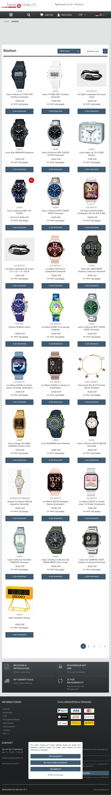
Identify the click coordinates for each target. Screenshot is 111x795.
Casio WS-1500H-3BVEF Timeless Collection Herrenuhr (91, 270)
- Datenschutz (8, 723)
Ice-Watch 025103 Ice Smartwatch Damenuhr (55, 270)
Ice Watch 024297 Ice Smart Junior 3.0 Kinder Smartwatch (91, 502)
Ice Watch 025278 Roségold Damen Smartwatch (55, 502)
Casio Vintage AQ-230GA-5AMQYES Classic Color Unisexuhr (19, 444)
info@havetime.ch (15, 758)
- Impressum (7, 712)
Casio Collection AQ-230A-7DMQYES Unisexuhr (19, 561)
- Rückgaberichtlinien (10, 719)
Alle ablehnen (55, 769)
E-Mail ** (62, 756)
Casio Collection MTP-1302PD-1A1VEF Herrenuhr (55, 153)
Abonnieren (85, 773)
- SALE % (5, 734)
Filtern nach (64, 51)
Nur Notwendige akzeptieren (55, 762)
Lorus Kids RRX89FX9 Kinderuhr (19, 152)
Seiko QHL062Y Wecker (19, 618)
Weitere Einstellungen (55, 775)
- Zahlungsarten (8, 726)
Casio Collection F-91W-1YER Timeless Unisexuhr (19, 95)
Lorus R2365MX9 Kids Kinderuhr (55, 443)
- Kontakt (6, 709)
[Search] (29, 15)
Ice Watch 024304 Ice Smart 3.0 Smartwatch (55, 386)
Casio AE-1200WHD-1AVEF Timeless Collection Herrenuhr (91, 561)
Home (6, 21)
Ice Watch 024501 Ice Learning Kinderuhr (55, 328)
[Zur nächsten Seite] (99, 646)
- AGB (4, 716)
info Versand (23, 104)
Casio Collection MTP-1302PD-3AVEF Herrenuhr (92, 328)
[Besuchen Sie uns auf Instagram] (26, 790)
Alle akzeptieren (55, 756)
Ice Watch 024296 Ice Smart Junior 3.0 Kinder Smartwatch (19, 386)
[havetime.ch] (18, 5)
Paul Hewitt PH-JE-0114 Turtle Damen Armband (91, 386)
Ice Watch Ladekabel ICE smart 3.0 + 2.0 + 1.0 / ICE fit (19, 270)
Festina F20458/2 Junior (19, 327)
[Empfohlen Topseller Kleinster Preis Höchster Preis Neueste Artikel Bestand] (96, 51)
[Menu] (11, 14)
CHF (81, 15)
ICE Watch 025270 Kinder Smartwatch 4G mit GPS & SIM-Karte (92, 212)
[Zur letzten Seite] (105, 646)
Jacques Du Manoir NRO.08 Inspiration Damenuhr (19, 502)
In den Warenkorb (19, 111)
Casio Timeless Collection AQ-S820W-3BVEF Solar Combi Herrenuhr (55, 561)
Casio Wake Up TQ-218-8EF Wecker (91, 153)
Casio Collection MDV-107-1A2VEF (19, 212)
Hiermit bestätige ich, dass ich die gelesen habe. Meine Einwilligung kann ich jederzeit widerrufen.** (84, 765)
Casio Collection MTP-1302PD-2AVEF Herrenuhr (55, 212)
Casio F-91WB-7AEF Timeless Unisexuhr (55, 95)
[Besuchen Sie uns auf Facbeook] (24, 790)
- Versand (6, 730)
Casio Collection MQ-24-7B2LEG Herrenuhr (91, 444)
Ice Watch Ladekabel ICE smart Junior (92, 95)
